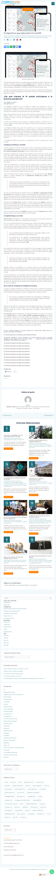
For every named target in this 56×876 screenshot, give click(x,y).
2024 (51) (6, 640)
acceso (13, 782)
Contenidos (6, 482)
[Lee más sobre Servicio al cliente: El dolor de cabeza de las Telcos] (15, 546)
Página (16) (6, 605)
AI (19, 782)
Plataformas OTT (23, 483)
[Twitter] (4, 40)
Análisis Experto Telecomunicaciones (37, 36)
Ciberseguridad (7, 439)
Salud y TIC (6, 745)
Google (31, 796)
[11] (4, 362)
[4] (4, 343)
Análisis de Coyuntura (21, 36)
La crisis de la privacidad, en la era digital (40, 556)
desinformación (10, 792)
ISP (21, 804)
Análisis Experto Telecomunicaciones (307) (15, 608)
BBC (28, 785)
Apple (7, 785)
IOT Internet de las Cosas (10, 718)
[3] (4, 337)
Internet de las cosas (11, 804)
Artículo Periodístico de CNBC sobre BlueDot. (17, 343)
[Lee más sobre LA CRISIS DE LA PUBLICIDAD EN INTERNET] (15, 468)
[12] (11, 311)
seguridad (31, 814)
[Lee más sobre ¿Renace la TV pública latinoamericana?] (40, 469)
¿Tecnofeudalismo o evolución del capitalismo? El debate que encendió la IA (24, 678)
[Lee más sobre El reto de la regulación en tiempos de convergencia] (15, 507)
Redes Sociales (38, 810)
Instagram (8, 800)
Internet (37, 800)
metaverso (8, 807)
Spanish (43, 874)
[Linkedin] (14, 40)
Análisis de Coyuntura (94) (10, 613)
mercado (42, 804)
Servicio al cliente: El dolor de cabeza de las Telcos (13, 557)
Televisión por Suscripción (10, 755)
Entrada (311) (7, 602)
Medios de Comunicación (10, 721)
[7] (39, 228)
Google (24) (7, 624)
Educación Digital (8, 711)
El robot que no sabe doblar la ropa (13, 673)
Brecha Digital (7, 697)
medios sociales (31, 804)
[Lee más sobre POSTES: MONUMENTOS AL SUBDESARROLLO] (40, 432)
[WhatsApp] (11, 40)
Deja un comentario (9, 36)
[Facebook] (7, 40)
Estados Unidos (33, 792)
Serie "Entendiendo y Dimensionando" (14, 747)
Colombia (8, 789)
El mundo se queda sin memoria (12, 676)
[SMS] (20, 40)
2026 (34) (6, 635)
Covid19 (49, 36)
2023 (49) (6, 642)
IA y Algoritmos (17, 37)
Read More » (8, 448)
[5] (19, 208)
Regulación (42, 446)
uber (15, 817)
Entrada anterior (7, 415)
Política (43, 807)
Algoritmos (28, 782)
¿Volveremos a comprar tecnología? (13, 671)
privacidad (8, 810)
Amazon (39, 782)
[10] (15, 283)
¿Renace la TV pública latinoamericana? (36, 479)
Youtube (23, 817)
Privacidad (6, 485)
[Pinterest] (17, 40)
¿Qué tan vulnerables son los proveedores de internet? (13, 435)
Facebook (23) (7, 627)
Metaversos (7, 726)
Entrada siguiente (49, 415)
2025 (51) (6, 638)
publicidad (18, 810)
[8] (4, 354)
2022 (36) (6, 645)
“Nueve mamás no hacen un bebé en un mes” (16, 668)
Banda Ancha (18, 785)
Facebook (9, 796)
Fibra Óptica (21, 796)
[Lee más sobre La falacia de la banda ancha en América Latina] (40, 507)
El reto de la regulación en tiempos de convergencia (15, 517)
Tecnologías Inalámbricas (10, 752)
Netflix (25, 807)
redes (27, 810)
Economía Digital (14, 482)
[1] (39, 111)
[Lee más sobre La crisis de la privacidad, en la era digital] (40, 545)
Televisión (40, 814)
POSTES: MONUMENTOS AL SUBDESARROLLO (38, 441)
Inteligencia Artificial (22, 800)
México (17, 807)
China (46, 785)
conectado (19, 585)
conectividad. (20, 789)
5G (4, 689)
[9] (4, 357)
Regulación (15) (8, 631)
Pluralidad (49, 560)
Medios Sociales (15, 483)
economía (20, 792)
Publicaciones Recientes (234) (11, 611)
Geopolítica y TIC (8, 37)
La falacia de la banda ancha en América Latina (39, 516)
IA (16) (5, 629)
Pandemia (34, 807)
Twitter (7, 817)
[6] (34, 213)
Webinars (6, 757)
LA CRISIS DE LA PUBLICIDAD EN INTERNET (14, 478)
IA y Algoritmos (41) (9, 618)
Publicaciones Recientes (34, 37)
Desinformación (8, 706)
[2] (9, 119)
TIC (48, 814)
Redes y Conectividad (34, 446)
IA (40, 796)
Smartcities (6, 750)
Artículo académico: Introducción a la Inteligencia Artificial (20, 334)
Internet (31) (7, 622)
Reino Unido (21, 814)
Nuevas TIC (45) (8, 616)
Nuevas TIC (25, 37)
